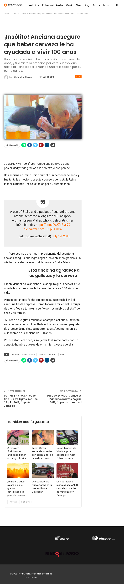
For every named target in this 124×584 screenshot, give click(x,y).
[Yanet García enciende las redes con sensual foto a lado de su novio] (43, 437)
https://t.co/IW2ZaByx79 (53, 225)
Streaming (82, 5)
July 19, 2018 (61, 236)
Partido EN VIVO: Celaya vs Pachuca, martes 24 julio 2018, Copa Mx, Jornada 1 (64, 399)
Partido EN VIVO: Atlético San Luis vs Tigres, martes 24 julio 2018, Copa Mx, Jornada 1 (21, 401)
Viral (78, 76)
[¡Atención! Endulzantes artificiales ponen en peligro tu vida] (18, 437)
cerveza (42, 354)
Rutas (96, 5)
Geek (69, 5)
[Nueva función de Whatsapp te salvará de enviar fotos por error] (67, 437)
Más (106, 5)
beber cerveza (28, 354)
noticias (52, 354)
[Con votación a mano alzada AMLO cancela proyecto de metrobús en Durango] (67, 470)
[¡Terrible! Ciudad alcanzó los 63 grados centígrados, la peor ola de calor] (18, 470)
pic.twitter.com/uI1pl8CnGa (43, 229)
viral (62, 354)
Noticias (33, 5)
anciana (15, 354)
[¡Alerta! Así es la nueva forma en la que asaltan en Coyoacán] (43, 470)
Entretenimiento (52, 5)
